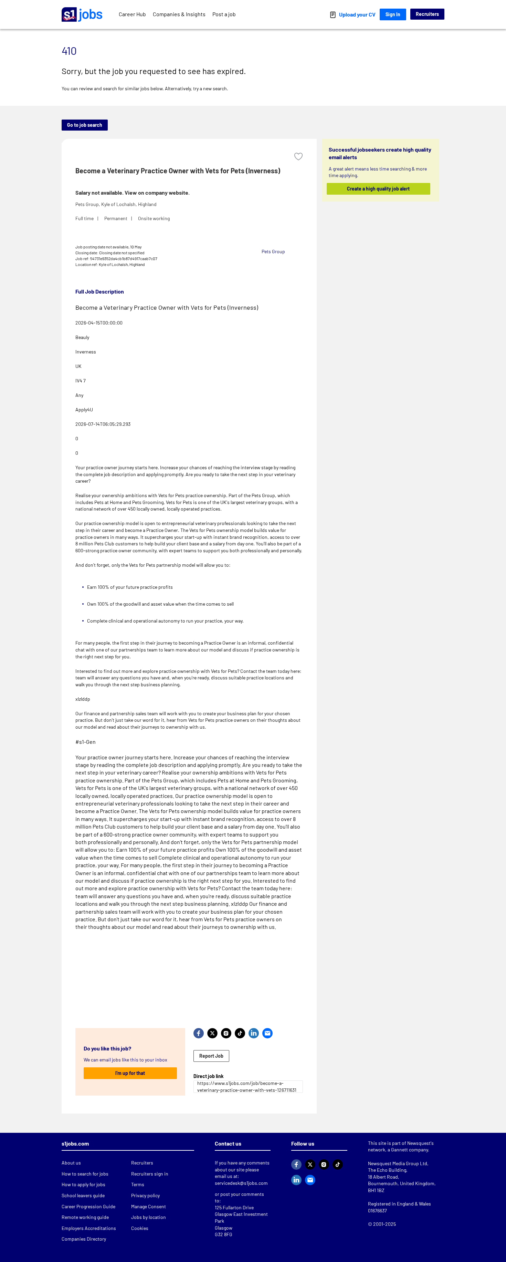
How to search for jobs (85, 1174)
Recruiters (427, 14)
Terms (137, 1184)
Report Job (211, 1056)
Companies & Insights (179, 14)
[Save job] (298, 157)
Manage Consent (148, 1206)
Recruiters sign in (149, 1174)
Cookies (139, 1228)
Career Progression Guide (88, 1206)
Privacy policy (145, 1195)
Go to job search (84, 125)
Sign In (393, 14)
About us (71, 1163)
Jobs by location (148, 1217)
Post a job (224, 14)
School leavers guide (83, 1195)
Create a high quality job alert (378, 189)
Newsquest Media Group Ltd (397, 1163)
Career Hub (132, 14)
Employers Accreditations (89, 1228)
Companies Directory (84, 1239)
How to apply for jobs (83, 1184)
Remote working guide (85, 1217)
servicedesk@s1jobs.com (241, 1183)
